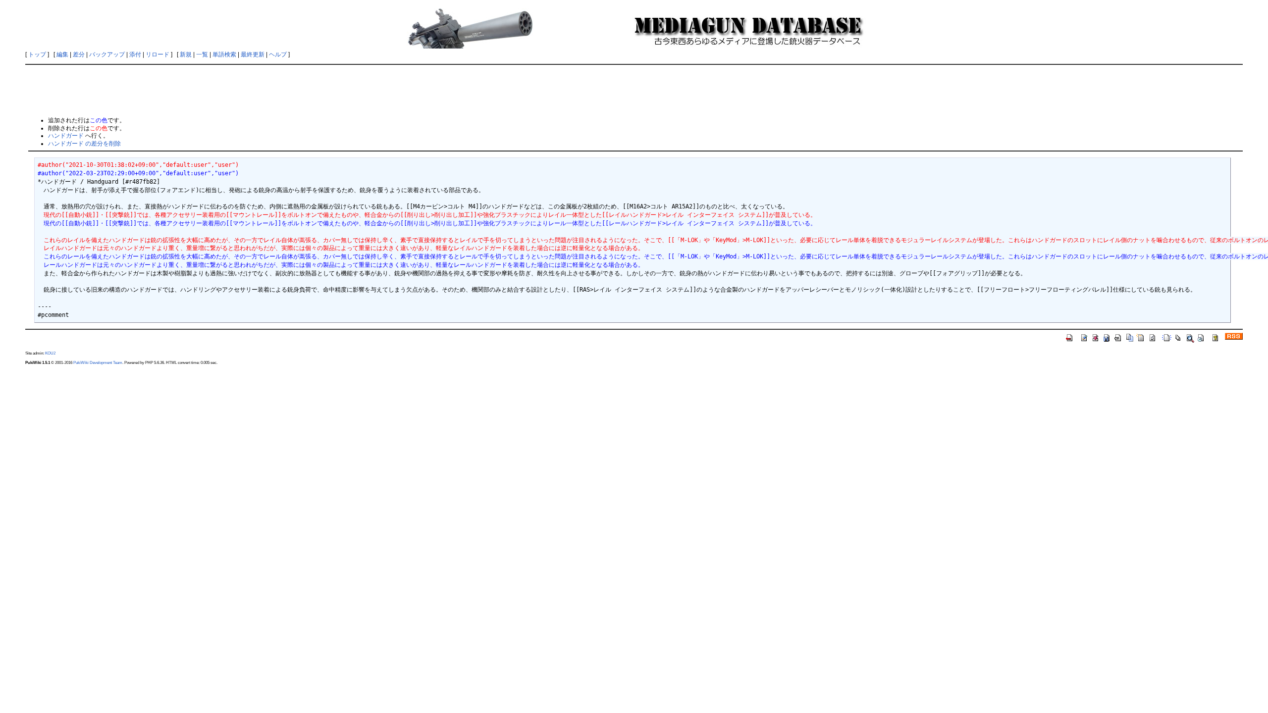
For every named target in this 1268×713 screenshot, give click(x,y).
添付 (135, 54)
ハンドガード (66, 135)
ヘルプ (278, 54)
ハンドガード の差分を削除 (84, 143)
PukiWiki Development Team (97, 362)
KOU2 (50, 353)
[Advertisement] (634, 90)
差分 (79, 54)
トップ (37, 54)
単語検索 (224, 54)
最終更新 (252, 54)
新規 (186, 54)
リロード (157, 54)
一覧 (202, 54)
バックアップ (107, 54)
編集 (62, 54)
